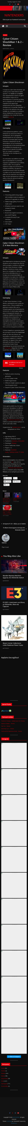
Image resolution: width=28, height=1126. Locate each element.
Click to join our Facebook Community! (14, 19)
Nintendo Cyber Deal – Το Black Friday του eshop (7, 512)
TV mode (21, 452)
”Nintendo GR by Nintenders (15, 468)
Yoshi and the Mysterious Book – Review (11, 731)
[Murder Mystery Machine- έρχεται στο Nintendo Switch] (14, 561)
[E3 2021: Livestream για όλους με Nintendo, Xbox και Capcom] (14, 587)
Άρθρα (3, 1076)
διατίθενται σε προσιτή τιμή (14, 420)
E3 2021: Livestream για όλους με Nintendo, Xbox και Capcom (14, 604)
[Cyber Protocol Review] (17, 495)
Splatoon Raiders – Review (8, 723)
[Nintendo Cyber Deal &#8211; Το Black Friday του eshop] (7, 507)
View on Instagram (15, 1056)
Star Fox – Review (5, 726)
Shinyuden (21, 441)
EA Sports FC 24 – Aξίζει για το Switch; (14, 524)
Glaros (12, 48)
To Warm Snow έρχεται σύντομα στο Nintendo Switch (14, 529)
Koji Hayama (8, 348)
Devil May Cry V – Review (7, 728)
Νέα (2, 1081)
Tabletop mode (13, 452)
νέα (12, 462)
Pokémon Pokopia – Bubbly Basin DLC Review (13, 721)
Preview (3, 1071)
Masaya (14, 443)
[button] (14, 755)
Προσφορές (4, 1083)
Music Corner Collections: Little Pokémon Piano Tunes (13, 644)
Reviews (5, 35)
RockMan (11, 117)
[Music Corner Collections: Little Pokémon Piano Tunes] (14, 616)
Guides (3, 1068)
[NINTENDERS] (14, 7)
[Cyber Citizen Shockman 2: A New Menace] (7, 495)
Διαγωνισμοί (4, 1078)
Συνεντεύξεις (4, 1086)
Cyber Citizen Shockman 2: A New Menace (6, 500)
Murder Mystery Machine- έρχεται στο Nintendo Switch (13, 577)
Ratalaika (14, 441)
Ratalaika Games (16, 427)
